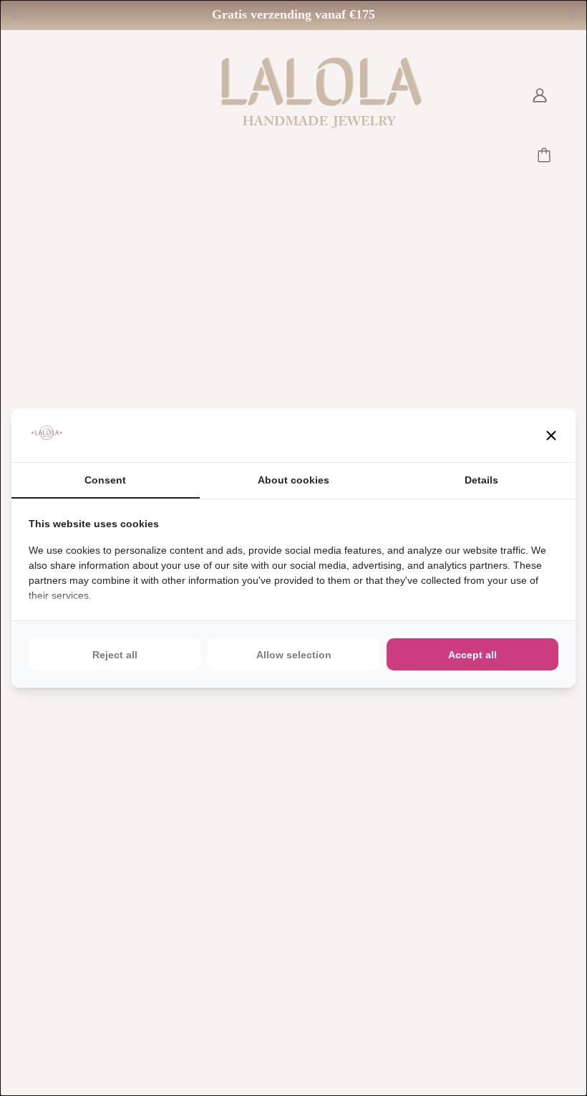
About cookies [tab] (293, 480)
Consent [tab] (105, 480)
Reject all (114, 654)
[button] (551, 435)
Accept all (472, 654)
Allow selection (293, 654)
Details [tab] (481, 480)
